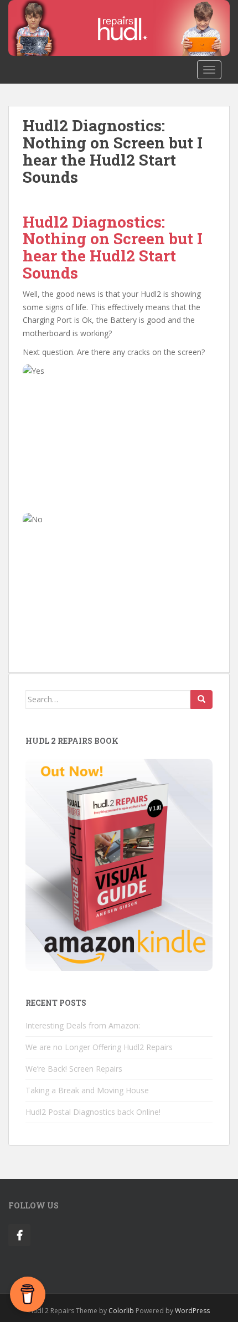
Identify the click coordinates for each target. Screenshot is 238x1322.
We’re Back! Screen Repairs (73, 1068)
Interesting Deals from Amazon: (82, 1025)
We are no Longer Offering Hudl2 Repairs (99, 1047)
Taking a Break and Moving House (87, 1090)
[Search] (201, 699)
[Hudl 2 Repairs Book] (119, 863)
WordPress (192, 1310)
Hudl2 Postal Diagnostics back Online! (93, 1112)
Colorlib (121, 1310)
